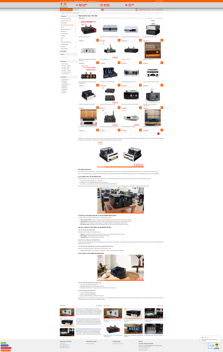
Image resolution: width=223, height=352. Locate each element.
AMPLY (62, 27)
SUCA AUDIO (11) (66, 84)
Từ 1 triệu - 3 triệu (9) (66, 65)
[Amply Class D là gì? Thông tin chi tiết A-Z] (153, 329)
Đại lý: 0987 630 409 (157, 9)
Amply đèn (63, 46)
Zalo (3, 343)
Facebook (4, 345)
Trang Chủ (63, 13)
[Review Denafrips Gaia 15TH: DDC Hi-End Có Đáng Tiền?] (67, 332)
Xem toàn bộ (98, 305)
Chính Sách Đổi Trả (90, 343)
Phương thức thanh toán (65, 347)
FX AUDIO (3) (65, 82)
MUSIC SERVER (64, 48)
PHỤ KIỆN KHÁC (64, 33)
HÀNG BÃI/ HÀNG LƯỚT (66, 42)
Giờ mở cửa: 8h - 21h (93, 1)
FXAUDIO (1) (64, 87)
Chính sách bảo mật (64, 346)
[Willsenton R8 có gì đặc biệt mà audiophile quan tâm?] (133, 329)
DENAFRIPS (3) (65, 79)
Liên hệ (70, 1)
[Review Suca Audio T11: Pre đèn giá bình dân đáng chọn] (113, 329)
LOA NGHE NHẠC (64, 44)
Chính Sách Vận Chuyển (117, 343)
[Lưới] (84, 18)
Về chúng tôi (62, 343)
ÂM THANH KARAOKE (65, 29)
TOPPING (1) (64, 81)
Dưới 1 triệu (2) (65, 64)
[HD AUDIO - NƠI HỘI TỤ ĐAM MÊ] (66, 5)
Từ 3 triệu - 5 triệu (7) (66, 67)
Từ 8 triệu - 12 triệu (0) (66, 70)
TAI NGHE (63, 35)
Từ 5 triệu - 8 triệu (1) (66, 68)
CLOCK (62, 38)
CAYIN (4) (64, 91)
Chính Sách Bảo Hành (64, 345)
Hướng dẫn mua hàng (80, 1)
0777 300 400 (6, 348)
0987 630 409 (5, 350)
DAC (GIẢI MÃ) (64, 23)
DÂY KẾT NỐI (63, 31)
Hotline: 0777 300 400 (144, 9)
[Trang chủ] (61, 1)
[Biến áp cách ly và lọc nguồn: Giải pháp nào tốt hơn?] (67, 312)
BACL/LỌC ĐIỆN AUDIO (66, 18)
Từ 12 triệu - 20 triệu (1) (66, 72)
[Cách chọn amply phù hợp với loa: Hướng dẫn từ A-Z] (67, 322)
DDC (62, 40)
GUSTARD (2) (65, 89)
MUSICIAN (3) (65, 86)
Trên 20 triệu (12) (65, 73)
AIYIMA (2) (64, 92)
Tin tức (65, 1)
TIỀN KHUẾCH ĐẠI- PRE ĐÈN (67, 25)
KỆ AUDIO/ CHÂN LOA (65, 20)
